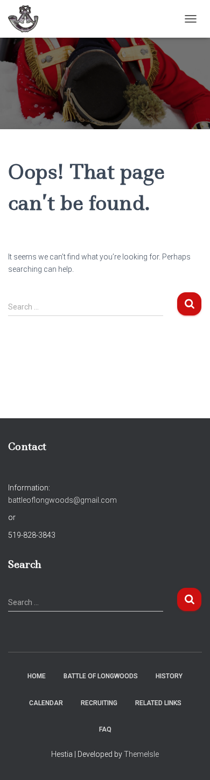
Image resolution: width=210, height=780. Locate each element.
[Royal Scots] (27, 18)
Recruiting (99, 703)
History (169, 676)
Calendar (46, 703)
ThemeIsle (141, 754)
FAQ (105, 729)
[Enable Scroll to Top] (188, 758)
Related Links (158, 703)
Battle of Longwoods (101, 676)
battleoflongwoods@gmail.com (62, 500)
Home (36, 676)
